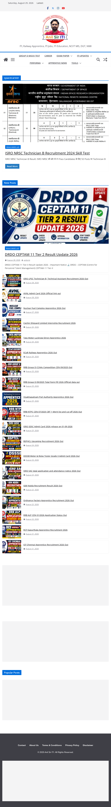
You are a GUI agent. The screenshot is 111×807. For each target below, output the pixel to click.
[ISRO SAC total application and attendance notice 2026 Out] (11, 472)
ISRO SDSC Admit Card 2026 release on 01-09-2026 (47, 426)
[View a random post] (105, 59)
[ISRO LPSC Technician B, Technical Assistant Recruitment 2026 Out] (11, 280)
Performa (35, 63)
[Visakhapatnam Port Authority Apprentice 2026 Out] (11, 398)
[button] (70, 56)
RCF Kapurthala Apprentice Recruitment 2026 (45, 530)
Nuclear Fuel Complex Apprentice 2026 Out (44, 308)
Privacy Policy (72, 745)
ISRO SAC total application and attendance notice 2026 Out (52, 471)
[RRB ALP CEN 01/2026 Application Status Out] (11, 517)
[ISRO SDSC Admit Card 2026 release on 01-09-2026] (11, 428)
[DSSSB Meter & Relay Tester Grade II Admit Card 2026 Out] (11, 457)
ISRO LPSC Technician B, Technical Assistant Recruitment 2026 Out (55, 278)
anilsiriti (27, 260)
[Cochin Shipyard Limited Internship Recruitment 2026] (11, 325)
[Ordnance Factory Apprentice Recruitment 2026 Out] (11, 502)
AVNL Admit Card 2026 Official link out (42, 293)
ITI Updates (83, 55)
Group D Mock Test (29, 55)
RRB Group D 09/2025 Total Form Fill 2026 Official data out (51, 382)
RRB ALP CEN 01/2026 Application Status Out (45, 515)
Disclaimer (88, 745)
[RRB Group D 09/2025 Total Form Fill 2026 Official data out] (11, 384)
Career (48, 55)
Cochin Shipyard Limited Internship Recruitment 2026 (49, 323)
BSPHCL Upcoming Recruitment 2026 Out (43, 441)
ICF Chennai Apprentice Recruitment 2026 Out (45, 544)
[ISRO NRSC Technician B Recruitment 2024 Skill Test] (55, 112)
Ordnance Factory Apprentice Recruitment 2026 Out (48, 500)
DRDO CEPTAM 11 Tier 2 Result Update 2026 (41, 254)
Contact (22, 745)
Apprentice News (57, 63)
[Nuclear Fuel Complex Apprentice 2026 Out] (11, 310)
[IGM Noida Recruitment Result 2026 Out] (11, 487)
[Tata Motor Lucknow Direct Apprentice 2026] (11, 339)
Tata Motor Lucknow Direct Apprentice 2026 (44, 337)
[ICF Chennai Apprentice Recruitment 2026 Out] (11, 546)
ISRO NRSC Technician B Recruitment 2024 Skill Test (47, 153)
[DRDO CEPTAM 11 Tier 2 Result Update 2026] (55, 216)
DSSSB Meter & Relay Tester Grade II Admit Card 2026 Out (51, 456)
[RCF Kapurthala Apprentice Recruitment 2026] (11, 531)
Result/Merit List (13, 147)
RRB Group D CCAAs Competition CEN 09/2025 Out (47, 367)
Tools (75, 63)
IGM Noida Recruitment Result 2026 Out (42, 485)
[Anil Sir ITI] (5, 59)
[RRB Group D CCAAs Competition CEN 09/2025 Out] (11, 369)
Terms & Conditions (52, 745)
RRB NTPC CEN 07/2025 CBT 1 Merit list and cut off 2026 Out (52, 411)
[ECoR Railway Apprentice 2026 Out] (11, 354)
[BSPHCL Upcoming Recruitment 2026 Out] (11, 443)
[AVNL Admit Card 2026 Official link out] (11, 295)
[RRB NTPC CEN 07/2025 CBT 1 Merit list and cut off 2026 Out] (11, 413)
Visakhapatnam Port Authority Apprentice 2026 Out (48, 397)
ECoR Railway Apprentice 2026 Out (40, 352)
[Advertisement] (55, 585)
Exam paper (63, 55)
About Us (34, 745)
